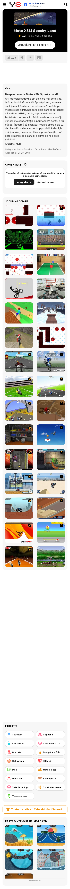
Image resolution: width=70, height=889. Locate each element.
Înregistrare (23, 182)
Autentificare (45, 182)
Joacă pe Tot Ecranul (35, 45)
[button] (13, 144)
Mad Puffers (54, 149)
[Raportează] (30, 58)
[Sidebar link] (4, 4)
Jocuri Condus (24, 149)
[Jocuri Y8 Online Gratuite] (15, 4)
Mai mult (34, 880)
